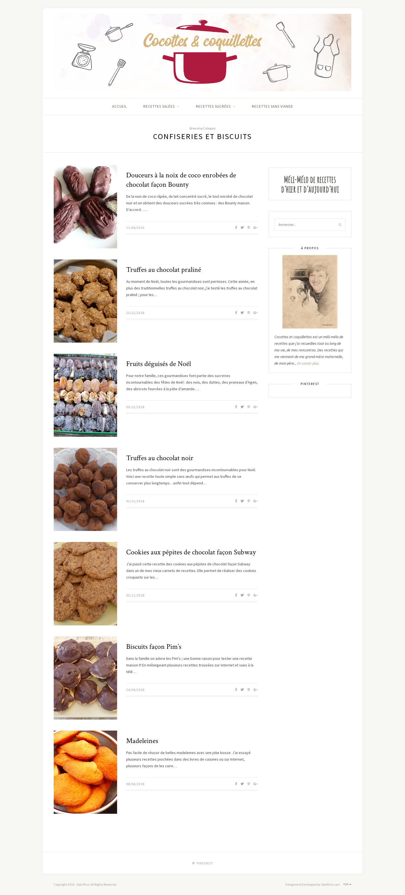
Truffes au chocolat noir (159, 458)
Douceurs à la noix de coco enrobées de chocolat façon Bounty (181, 179)
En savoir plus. (308, 363)
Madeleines (142, 740)
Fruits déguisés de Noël (158, 363)
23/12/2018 (135, 313)
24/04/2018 (135, 690)
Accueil (119, 106)
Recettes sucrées (213, 106)
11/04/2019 (135, 228)
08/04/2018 (135, 784)
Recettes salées (159, 106)
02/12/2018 (135, 501)
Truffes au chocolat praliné (163, 269)
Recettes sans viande (272, 106)
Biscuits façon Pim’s (153, 646)
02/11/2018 (135, 595)
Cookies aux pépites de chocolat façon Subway (191, 552)
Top (346, 884)
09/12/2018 (135, 407)
